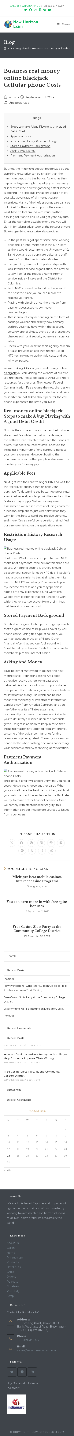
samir (12, 97)
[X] (11, 1372)
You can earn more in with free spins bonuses (37, 904)
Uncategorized (19, 102)
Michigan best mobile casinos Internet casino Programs (37, 879)
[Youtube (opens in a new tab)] (49, 9)
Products (13, 1262)
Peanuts (12, 1281)
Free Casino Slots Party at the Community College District (37, 929)
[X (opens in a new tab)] (25, 9)
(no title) (9, 978)
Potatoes (13, 1286)
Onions (11, 1276)
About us (13, 1243)
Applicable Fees (20, 136)
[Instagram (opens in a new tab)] (35, 9)
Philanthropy (15, 1257)
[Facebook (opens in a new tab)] (30, 9)
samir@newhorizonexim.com (36, 1350)
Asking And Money (22, 150)
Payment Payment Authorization (32, 155)
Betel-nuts (14, 1267)
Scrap (10, 1296)
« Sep (7, 1169)
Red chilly (13, 1291)
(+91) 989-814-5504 (52, 5)
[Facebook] (22, 1372)
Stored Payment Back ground (30, 146)
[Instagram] (32, 1372)
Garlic (10, 1272)
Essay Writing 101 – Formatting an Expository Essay (34, 1008)
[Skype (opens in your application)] (44, 9)
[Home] (5, 48)
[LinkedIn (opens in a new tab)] (40, 9)
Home (11, 1252)
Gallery (11, 1247)
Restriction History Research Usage (34, 141)
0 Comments (34, 1045)
